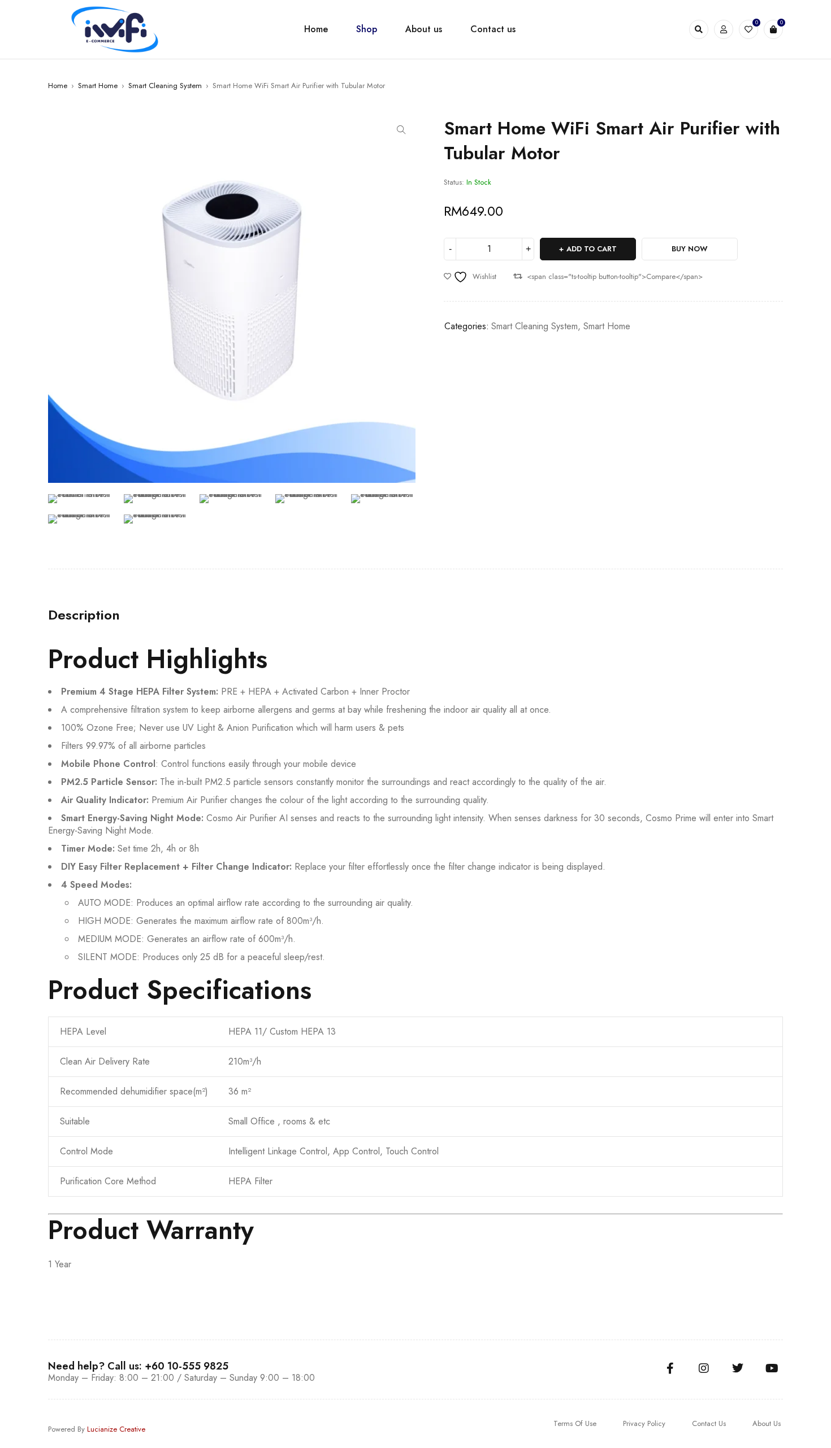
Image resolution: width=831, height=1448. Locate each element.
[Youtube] (771, 1368)
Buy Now (690, 248)
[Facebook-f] (670, 1368)
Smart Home (98, 85)
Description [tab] (84, 615)
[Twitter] (737, 1368)
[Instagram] (703, 1368)
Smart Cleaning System (165, 85)
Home (57, 85)
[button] (401, 129)
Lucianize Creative (116, 1429)
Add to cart (591, 248)
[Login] (723, 29)
